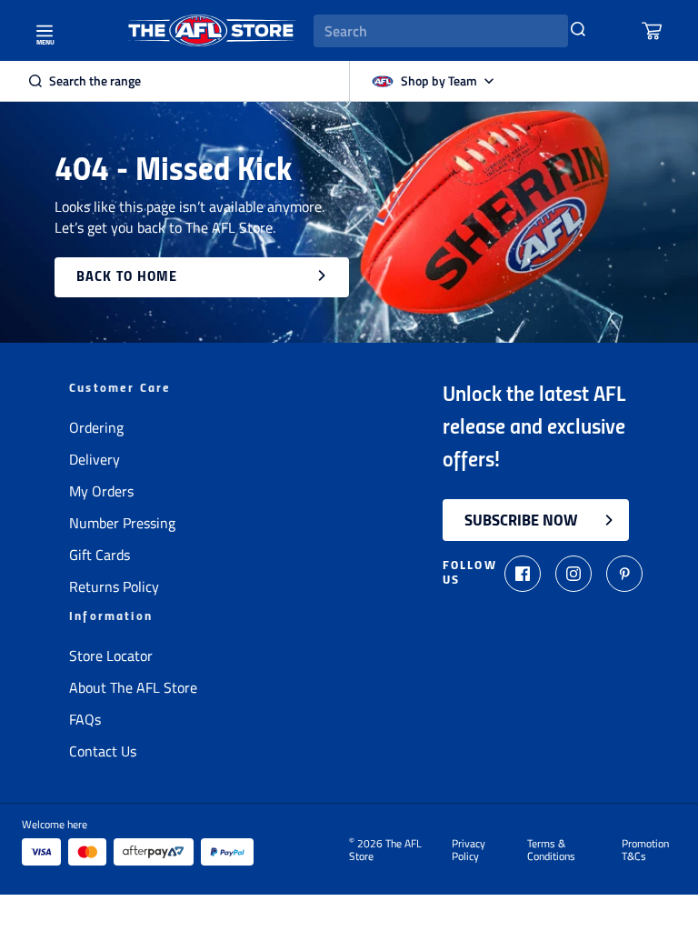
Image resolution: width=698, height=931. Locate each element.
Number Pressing (122, 523)
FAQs (85, 719)
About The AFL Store (133, 687)
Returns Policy (114, 586)
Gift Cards (99, 555)
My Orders (101, 491)
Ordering (96, 427)
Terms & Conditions (551, 850)
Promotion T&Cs (645, 850)
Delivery (94, 459)
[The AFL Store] (211, 30)
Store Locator (111, 655)
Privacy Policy (468, 850)
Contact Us (102, 751)
